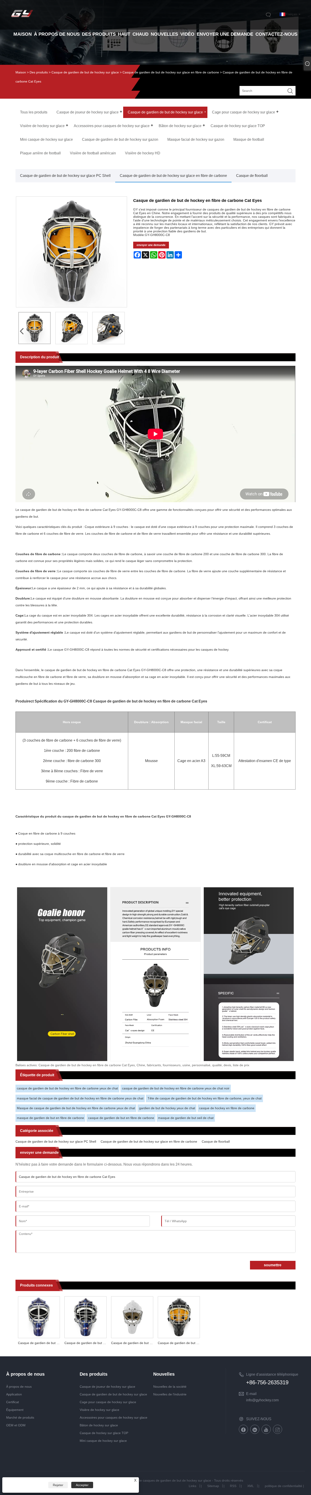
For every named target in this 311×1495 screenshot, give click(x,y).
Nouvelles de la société (169, 1386)
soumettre (272, 1265)
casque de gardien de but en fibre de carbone (121, 1118)
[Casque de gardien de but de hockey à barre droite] (179, 1316)
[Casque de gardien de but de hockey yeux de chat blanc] (132, 1316)
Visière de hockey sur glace (99, 1410)
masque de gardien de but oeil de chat (186, 1118)
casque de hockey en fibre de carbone (226, 1108)
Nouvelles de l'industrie (169, 1394)
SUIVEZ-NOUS (258, 1419)
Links (192, 1486)
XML (250, 1486)
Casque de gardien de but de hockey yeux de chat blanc (133, 1343)
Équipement (14, 1410)
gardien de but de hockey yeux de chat (167, 1108)
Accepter (82, 1485)
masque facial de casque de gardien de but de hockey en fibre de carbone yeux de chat (80, 1098)
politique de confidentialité (283, 1486)
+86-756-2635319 (267, 1382)
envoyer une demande (151, 245)
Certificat (12, 1402)
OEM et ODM (15, 1425)
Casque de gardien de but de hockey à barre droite (180, 1343)
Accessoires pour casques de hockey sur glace (113, 1417)
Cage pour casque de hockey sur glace (108, 1402)
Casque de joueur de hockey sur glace (107, 1386)
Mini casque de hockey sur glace (103, 1440)
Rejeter (58, 1485)
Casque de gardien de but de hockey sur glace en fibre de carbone (170, 72)
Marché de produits (20, 1417)
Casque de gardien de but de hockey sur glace (85, 72)
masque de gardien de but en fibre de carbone (50, 1118)
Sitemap (213, 1486)
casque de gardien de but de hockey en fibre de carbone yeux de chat (67, 1088)
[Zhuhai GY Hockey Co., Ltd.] (22, 17)
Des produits (39, 72)
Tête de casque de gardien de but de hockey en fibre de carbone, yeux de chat (205, 1098)
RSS (233, 1486)
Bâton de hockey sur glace (99, 1425)
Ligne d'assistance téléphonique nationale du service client (272, 1375)
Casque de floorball (252, 176)
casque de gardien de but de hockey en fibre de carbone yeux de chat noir (175, 1088)
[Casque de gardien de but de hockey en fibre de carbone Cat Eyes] (34, 328)
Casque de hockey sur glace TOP (104, 1433)
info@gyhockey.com (262, 1400)
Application (14, 1394)
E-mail (251, 1394)
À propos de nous (19, 1386)
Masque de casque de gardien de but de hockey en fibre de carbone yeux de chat (76, 1108)
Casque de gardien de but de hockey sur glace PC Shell (65, 176)
